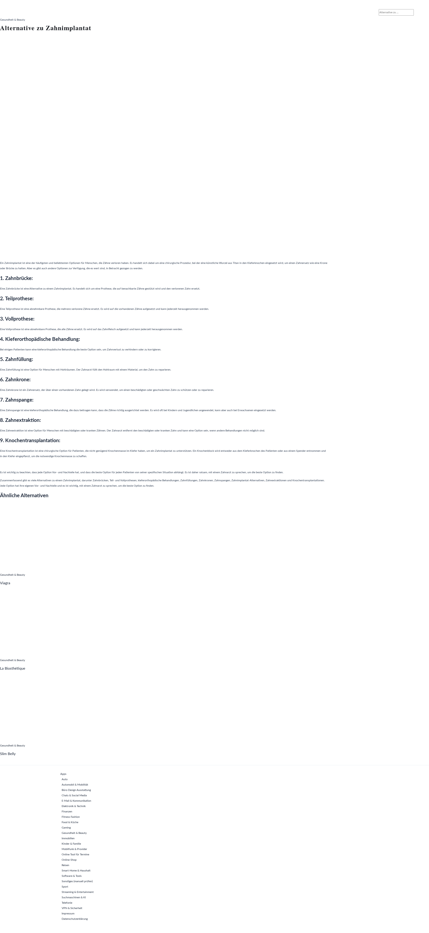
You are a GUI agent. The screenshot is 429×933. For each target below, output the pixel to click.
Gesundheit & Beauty (74, 833)
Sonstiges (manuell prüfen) (77, 881)
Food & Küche (70, 822)
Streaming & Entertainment (78, 892)
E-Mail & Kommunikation (76, 800)
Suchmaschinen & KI (74, 897)
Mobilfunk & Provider (74, 849)
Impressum (68, 913)
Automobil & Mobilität (75, 784)
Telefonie (67, 902)
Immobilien (68, 838)
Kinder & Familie (71, 843)
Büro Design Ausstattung (76, 790)
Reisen (65, 865)
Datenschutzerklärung (75, 919)
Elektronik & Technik (74, 806)
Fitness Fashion (71, 817)
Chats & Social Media (74, 795)
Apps (63, 774)
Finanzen (67, 811)
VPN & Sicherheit (72, 908)
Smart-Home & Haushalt (76, 870)
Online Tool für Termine (75, 854)
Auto (65, 779)
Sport (65, 886)
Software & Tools (72, 876)
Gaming (66, 827)
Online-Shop (69, 860)
